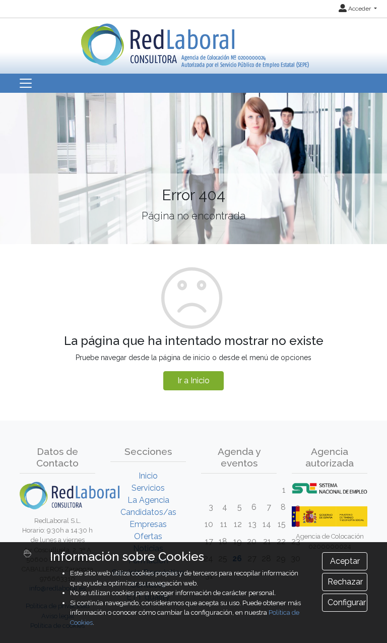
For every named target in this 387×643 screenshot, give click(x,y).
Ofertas (148, 536)
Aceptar (345, 561)
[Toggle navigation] (25, 83)
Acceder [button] (359, 8)
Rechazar (345, 582)
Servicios (148, 488)
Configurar (347, 602)
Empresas (148, 524)
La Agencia (148, 500)
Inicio (148, 476)
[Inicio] (194, 42)
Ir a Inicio (193, 380)
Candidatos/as (148, 512)
